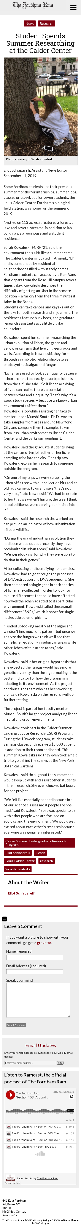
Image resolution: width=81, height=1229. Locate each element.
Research (46, 23)
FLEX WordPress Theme (65, 1220)
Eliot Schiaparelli (17, 853)
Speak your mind (19, 980)
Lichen (40, 853)
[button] (4, 919)
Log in (45, 1223)
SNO (37, 1223)
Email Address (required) (26, 966)
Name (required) (19, 951)
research (46, 861)
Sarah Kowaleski (17, 869)
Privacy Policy (41, 1220)
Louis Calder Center (20, 861)
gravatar (44, 942)
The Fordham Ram (12, 1220)
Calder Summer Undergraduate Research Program (35, 842)
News (29, 23)
